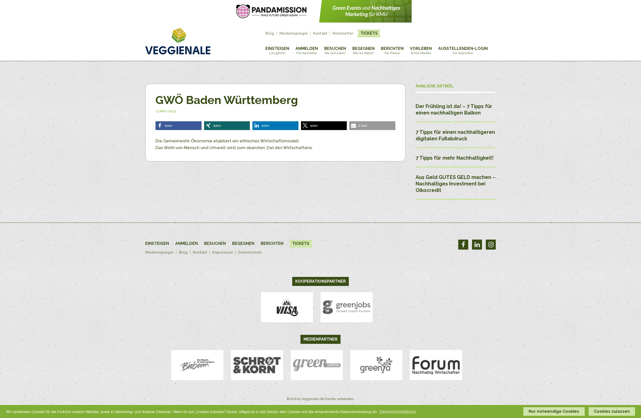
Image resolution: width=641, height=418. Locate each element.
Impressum (222, 252)
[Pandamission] (320, 21)
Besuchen (335, 50)
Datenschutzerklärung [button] (398, 411)
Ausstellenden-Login (463, 50)
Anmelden (306, 50)
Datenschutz (250, 252)
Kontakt (320, 33)
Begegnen (363, 50)
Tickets (369, 33)
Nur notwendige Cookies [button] (554, 411)
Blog (269, 33)
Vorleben (421, 50)
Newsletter (343, 33)
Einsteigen (277, 50)
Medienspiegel (293, 33)
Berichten (392, 50)
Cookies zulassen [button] (612, 411)
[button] (178, 125)
